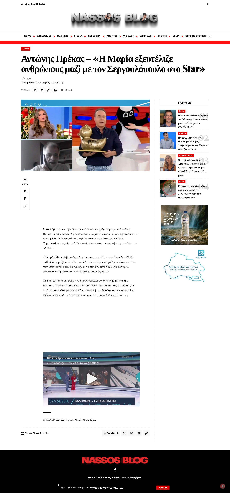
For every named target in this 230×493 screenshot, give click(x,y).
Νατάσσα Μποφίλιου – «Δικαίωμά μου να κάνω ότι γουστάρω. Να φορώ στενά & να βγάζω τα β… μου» (192, 167)
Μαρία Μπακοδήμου (85, 419)
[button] (162, 488)
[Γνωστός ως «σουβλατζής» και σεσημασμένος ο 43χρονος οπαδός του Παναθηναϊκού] (168, 188)
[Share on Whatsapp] (131, 433)
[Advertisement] (36, 17)
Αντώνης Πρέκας (65, 419)
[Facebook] (207, 4)
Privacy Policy (99, 487)
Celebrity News (185, 155)
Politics (182, 133)
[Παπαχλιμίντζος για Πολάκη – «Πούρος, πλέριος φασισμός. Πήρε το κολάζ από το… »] (168, 140)
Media (26, 48)
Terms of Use (116, 487)
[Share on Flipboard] (42, 90)
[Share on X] (35, 90)
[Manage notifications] (222, 486)
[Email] (139, 433)
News (181, 111)
